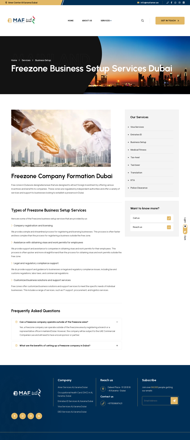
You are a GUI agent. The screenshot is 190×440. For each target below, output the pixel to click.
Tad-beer (135, 165)
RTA (133, 180)
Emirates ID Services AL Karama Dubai (75, 401)
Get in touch (168, 20)
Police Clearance (139, 187)
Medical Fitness (138, 149)
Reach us (137, 227)
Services (105, 20)
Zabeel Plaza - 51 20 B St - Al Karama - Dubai (119, 389)
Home (70, 20)
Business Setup (43, 60)
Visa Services (137, 127)
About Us (87, 20)
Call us (136, 218)
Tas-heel (135, 157)
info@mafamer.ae (150, 2)
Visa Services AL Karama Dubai (72, 406)
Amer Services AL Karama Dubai (73, 387)
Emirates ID (136, 134)
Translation (136, 172)
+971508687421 (115, 403)
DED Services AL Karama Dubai (72, 411)
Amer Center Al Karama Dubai (22, 2)
